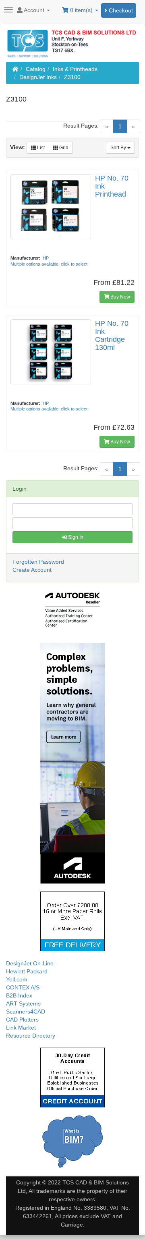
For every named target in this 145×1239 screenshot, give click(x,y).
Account (34, 10)
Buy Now (119, 297)
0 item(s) (81, 10)
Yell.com (16, 979)
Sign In (75, 537)
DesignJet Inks (38, 77)
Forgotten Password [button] (38, 562)
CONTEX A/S (22, 987)
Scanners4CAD (25, 1011)
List (40, 147)
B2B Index (19, 995)
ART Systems (23, 1003)
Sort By (118, 147)
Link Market (21, 1027)
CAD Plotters (22, 1019)
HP (46, 258)
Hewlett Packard (27, 971)
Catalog (36, 69)
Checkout (120, 10)
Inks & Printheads (75, 69)
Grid (63, 147)
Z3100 (72, 77)
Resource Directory (30, 1035)
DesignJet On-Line (30, 963)
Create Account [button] (32, 570)
